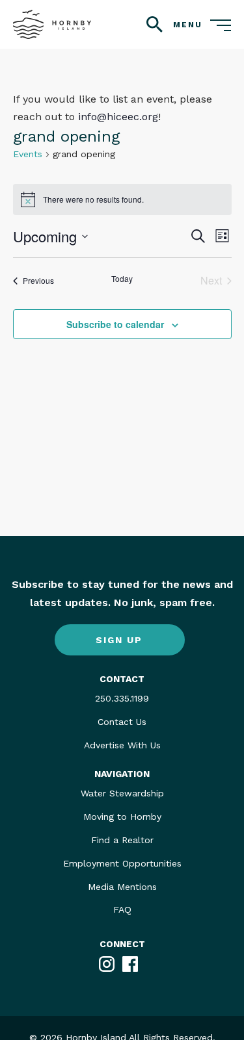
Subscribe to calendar (115, 324)
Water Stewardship (122, 793)
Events (27, 154)
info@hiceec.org (118, 116)
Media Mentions (122, 886)
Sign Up (119, 640)
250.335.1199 (122, 698)
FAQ (122, 909)
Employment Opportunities (122, 863)
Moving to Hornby (122, 816)
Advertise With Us (122, 745)
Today (122, 278)
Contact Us (122, 722)
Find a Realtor (122, 840)
